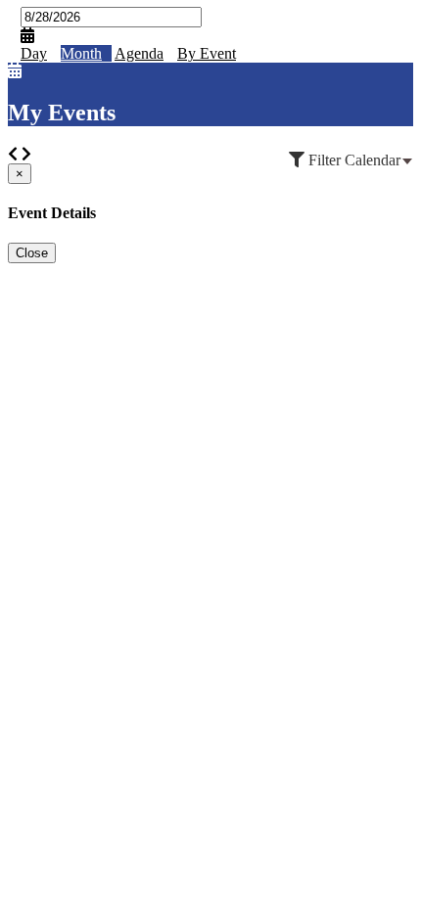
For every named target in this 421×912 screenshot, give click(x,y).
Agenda (139, 53)
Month (81, 53)
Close (32, 253)
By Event (206, 53)
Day (34, 53)
